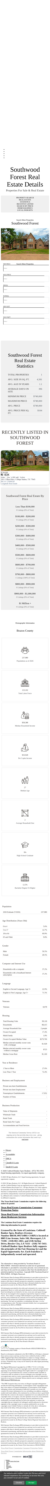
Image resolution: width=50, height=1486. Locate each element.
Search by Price (25, 206)
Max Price (7, 274)
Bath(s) (6, 296)
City (7, 1464)
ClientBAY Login (12, 1163)
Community (9, 1467)
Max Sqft (6, 317)
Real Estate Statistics (25, 201)
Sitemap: (8, 1460)
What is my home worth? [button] (15, 158)
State (7, 1462)
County (8, 1463)
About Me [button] (9, 154)
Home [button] (8, 149)
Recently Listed (25, 204)
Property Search (25, 198)
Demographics (25, 208)
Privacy (8, 1150)
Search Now (26, 329)
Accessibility (10, 1154)
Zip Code (8, 1466)
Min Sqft (6, 306)
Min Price (6, 264)
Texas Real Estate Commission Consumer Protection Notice (22, 1448)
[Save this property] (45, 454)
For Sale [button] (9, 151)
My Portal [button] (9, 156)
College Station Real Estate (12, 1461)
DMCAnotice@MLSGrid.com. (10, 1380)
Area (7, 1468)
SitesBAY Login (12, 1167)
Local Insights (25, 210)
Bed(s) (5, 285)
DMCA (8, 1159)
